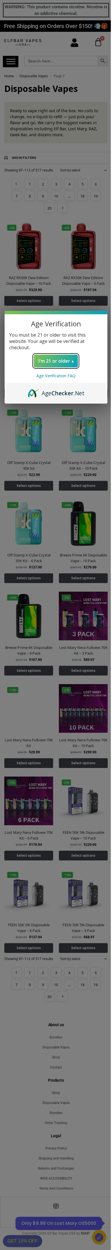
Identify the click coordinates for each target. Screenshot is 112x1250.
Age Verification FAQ (56, 375)
